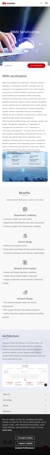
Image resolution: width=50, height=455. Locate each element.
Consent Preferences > (25, 448)
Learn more (7, 430)
